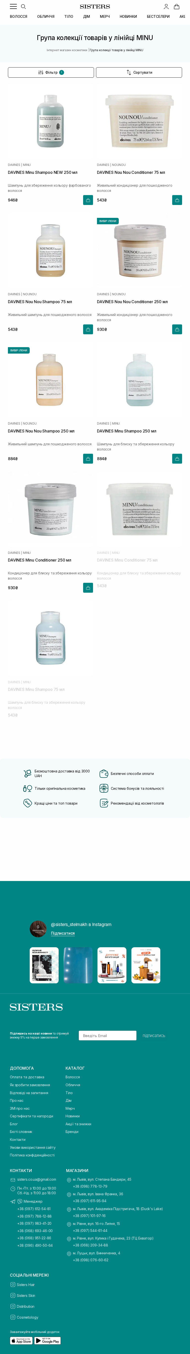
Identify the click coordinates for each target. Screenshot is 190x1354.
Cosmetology (27, 1317)
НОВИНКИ (128, 16)
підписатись (154, 1035)
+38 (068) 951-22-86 (34, 1238)
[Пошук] (23, 6)
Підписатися (63, 933)
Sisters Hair (26, 1285)
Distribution (25, 1306)
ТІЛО (68, 16)
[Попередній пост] (38, 965)
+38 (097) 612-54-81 (33, 1209)
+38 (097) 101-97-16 (89, 1216)
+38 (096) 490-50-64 (35, 1245)
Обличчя (73, 1085)
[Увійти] (166, 6)
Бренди (72, 1131)
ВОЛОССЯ (18, 16)
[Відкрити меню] (13, 6)
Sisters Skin (26, 1295)
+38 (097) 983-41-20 (34, 1223)
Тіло (69, 1093)
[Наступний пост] (152, 965)
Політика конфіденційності (32, 1155)
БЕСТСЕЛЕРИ (158, 16)
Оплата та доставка (27, 1077)
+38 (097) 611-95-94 (89, 1201)
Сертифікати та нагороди (31, 1116)
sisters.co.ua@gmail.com (36, 1179)
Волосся (73, 1077)
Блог (14, 1124)
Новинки (73, 1116)
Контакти (17, 1139)
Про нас (17, 1100)
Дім (69, 1100)
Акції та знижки (78, 1124)
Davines (14, 165)
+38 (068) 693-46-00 (35, 1231)
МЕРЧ (105, 16)
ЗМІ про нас (19, 1108)
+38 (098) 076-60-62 (90, 1260)
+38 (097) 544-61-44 (90, 1230)
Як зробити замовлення (30, 1085)
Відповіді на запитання (29, 1093)
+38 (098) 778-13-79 (90, 1186)
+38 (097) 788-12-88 (34, 1216)
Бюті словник (21, 1131)
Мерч (70, 1108)
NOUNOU (119, 165)
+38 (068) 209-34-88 (90, 1245)
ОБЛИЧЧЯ (45, 16)
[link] (176, 6)
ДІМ (86, 16)
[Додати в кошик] (88, 200)
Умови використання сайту (33, 1147)
